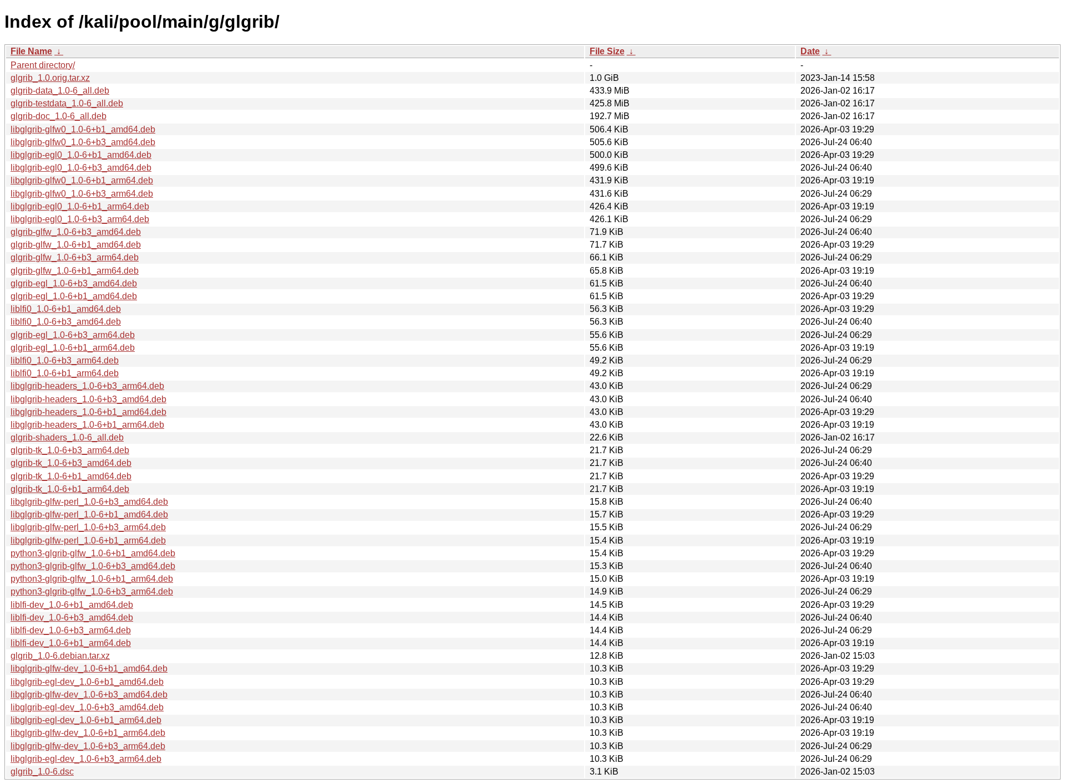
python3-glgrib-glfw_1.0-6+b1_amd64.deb (93, 553)
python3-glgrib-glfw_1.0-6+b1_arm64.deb (92, 578)
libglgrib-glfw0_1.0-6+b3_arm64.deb (82, 193)
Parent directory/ (43, 65)
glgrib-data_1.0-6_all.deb (60, 90)
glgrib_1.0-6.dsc (42, 771)
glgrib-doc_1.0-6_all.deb (58, 116)
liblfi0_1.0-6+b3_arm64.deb (65, 360)
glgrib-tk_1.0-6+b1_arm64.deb (70, 489)
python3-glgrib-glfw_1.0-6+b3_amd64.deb (93, 566)
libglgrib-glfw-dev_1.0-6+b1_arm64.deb (88, 732)
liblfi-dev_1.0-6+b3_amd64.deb (72, 617)
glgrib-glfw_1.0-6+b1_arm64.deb (75, 270)
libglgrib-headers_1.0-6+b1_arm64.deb (87, 424)
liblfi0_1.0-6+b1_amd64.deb (66, 309)
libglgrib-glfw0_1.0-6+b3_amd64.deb (83, 142)
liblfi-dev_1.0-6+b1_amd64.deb (72, 604)
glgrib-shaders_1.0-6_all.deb (67, 437)
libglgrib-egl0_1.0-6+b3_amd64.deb (81, 167)
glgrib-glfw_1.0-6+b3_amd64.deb (76, 232)
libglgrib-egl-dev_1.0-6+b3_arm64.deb (86, 758)
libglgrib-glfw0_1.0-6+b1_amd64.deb (83, 129)
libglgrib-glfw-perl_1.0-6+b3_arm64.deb (88, 527)
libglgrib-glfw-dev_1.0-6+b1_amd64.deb (89, 668)
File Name (31, 51)
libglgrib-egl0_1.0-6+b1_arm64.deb (80, 206)
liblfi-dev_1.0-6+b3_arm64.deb (71, 630)
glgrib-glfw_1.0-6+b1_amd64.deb (76, 244)
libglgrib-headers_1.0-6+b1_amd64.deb (88, 412)
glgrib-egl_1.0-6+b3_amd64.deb (74, 283)
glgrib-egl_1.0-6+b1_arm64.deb (73, 347)
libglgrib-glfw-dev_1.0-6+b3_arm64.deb (88, 746)
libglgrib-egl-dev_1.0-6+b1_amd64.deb (87, 681)
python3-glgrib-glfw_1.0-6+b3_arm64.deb (92, 591)
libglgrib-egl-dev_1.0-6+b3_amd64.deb (87, 707)
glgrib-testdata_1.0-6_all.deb (67, 103)
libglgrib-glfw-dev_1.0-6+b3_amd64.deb (89, 694)
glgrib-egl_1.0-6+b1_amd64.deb (74, 296)
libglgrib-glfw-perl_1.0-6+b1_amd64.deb (89, 514)
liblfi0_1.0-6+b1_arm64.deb (65, 373)
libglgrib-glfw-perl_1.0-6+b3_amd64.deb (89, 501)
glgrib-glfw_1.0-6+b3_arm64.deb (75, 257)
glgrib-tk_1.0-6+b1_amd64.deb (71, 476)
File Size (607, 51)
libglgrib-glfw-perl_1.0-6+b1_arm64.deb (88, 540)
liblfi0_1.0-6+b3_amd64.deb (66, 321)
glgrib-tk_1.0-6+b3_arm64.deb (70, 450)
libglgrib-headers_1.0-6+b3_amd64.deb (88, 399)
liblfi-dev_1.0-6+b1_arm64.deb (71, 643)
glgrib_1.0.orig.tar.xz (50, 78)
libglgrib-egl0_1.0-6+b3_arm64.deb (80, 219)
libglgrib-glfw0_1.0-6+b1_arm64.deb (82, 180)
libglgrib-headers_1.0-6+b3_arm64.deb (87, 386)
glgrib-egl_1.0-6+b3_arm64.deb (73, 335)
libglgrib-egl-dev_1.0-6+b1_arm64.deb (86, 720)
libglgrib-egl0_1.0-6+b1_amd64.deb (81, 155)
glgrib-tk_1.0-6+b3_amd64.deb (71, 463)
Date (810, 51)
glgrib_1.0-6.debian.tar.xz (60, 655)
